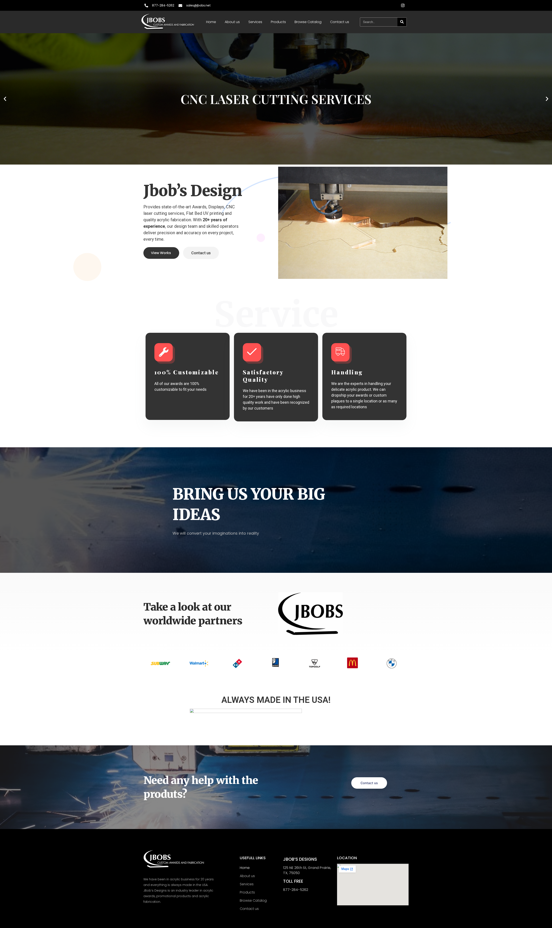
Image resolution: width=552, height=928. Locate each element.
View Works (161, 252)
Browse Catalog (308, 21)
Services (255, 21)
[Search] (401, 22)
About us (232, 21)
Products (278, 21)
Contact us (339, 21)
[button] (5, 99)
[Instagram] (403, 5)
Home (211, 21)
